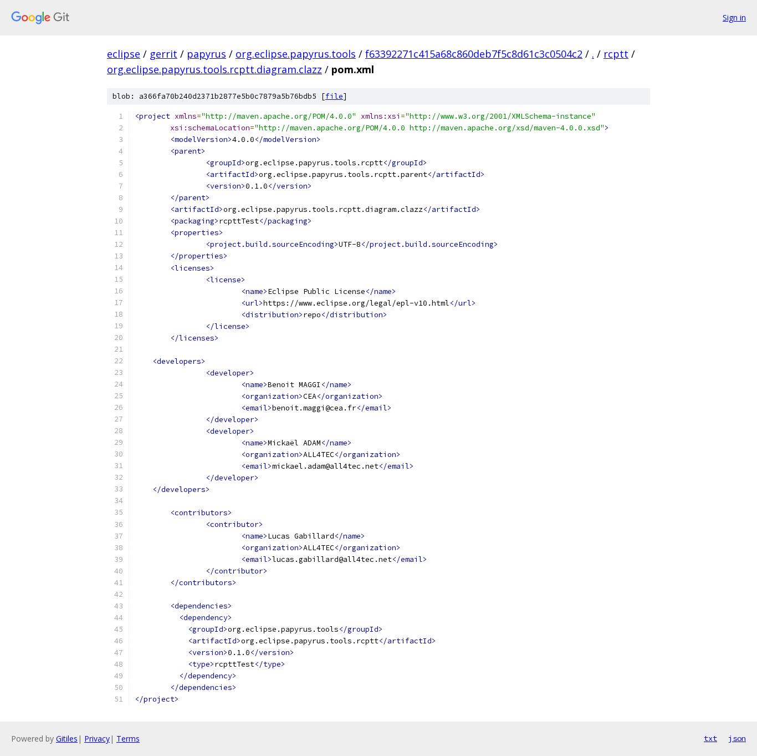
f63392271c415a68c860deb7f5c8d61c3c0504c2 (473, 53)
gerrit (163, 53)
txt (710, 738)
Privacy (97, 738)
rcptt (615, 53)
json (737, 738)
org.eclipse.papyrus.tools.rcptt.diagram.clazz (214, 69)
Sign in (734, 17)
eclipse (123, 53)
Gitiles (67, 738)
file (334, 96)
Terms (128, 738)
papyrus (206, 53)
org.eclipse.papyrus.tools (296, 53)
